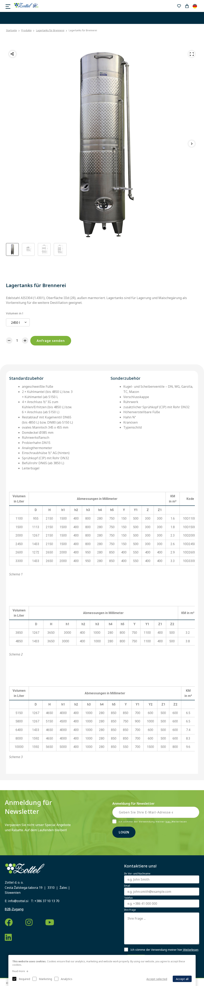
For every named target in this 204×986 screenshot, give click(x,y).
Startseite (11, 30)
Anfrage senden (51, 340)
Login (124, 832)
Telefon (128, 898)
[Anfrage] (187, 6)
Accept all (182, 979)
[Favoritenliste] (179, 6)
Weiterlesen (190, 950)
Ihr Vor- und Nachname (137, 873)
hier (169, 821)
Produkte (26, 30)
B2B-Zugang (14, 909)
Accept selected (156, 979)
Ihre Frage (130, 909)
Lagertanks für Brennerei (50, 30)
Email (127, 885)
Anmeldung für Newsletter (133, 803)
